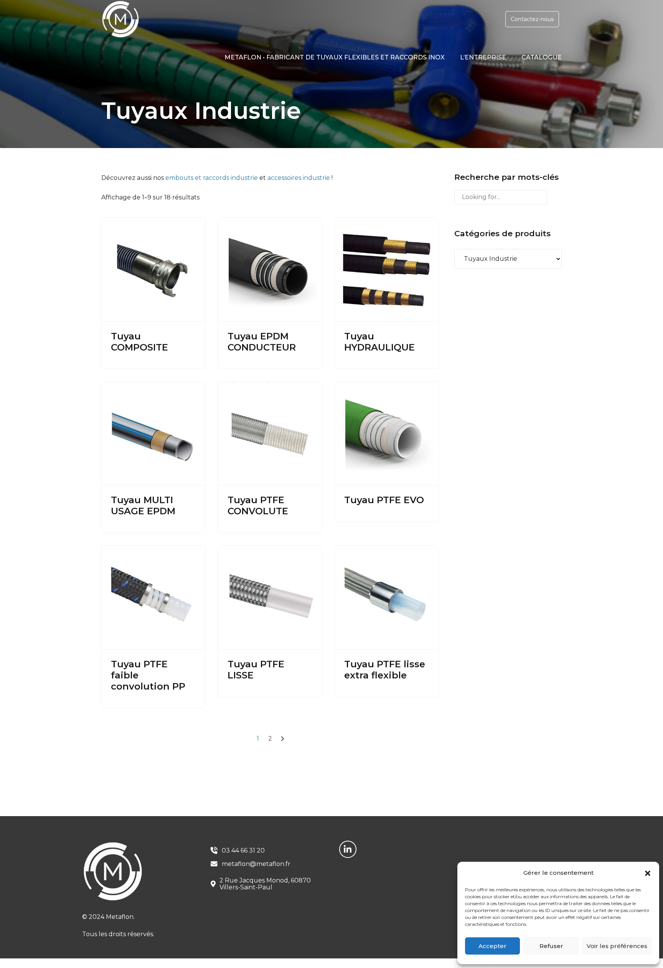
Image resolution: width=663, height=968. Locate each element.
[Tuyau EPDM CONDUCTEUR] (270, 270)
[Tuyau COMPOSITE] (153, 270)
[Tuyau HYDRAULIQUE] (387, 270)
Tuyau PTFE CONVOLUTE (258, 505)
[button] (647, 873)
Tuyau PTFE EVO (384, 499)
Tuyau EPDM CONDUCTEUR (262, 342)
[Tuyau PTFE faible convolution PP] (153, 598)
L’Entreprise (483, 57)
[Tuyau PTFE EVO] (387, 434)
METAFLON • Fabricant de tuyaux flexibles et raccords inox (334, 57)
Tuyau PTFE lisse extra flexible (384, 670)
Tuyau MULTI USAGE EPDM (143, 505)
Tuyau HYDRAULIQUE (379, 342)
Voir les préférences (617, 946)
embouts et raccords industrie (211, 177)
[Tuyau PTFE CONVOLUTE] (270, 434)
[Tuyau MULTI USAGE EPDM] (153, 434)
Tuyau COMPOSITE (139, 342)
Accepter (492, 946)
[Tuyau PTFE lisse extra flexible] (387, 598)
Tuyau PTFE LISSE (256, 670)
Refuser (551, 946)
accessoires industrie (298, 177)
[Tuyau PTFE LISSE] (270, 598)
